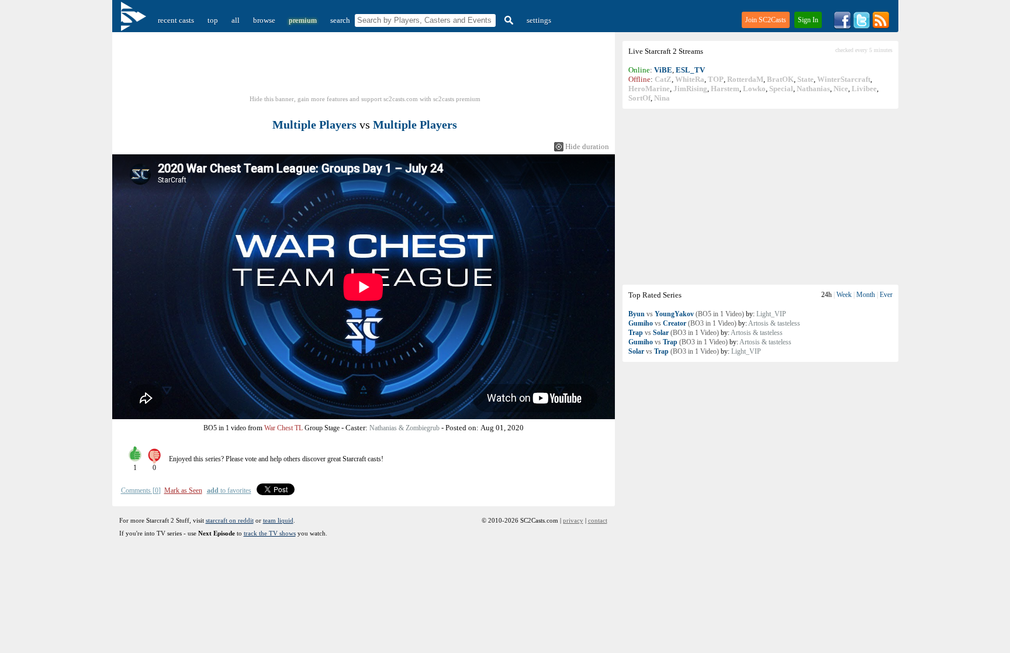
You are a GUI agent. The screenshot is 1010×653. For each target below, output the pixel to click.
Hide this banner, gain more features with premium (365, 98)
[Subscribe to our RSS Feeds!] (881, 26)
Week (844, 295)
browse (264, 20)
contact (597, 520)
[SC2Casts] (135, 20)
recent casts (176, 20)
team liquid (278, 520)
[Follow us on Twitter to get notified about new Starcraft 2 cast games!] (861, 26)
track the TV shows (270, 533)
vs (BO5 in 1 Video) (686, 314)
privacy (573, 520)
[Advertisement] (760, 196)
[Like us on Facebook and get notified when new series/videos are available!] (842, 26)
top (212, 20)
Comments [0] (141, 490)
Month (865, 295)
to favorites (229, 490)
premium (303, 20)
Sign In (808, 20)
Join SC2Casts (765, 20)
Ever (886, 295)
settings (539, 20)
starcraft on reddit (230, 520)
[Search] (507, 20)
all (235, 20)
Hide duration (587, 146)
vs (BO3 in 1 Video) (682, 323)
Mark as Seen (183, 490)
